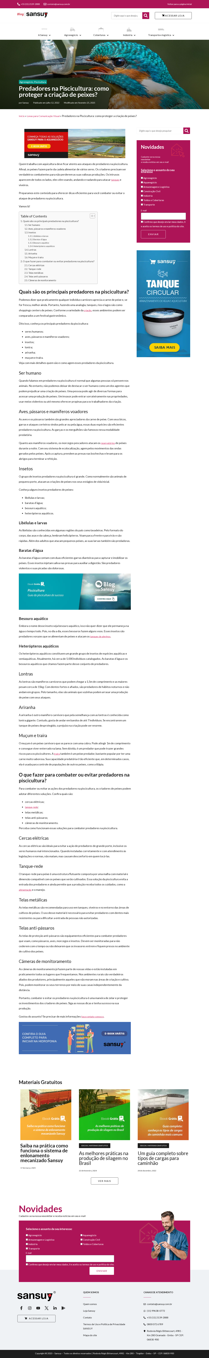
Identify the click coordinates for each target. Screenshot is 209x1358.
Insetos (32, 232)
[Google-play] (63, 1308)
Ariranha (32, 253)
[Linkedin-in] (55, 1308)
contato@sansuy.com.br (58, 4)
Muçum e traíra (35, 257)
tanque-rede (31, 807)
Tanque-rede (34, 269)
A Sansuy (42, 34)
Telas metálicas (35, 273)
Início (22, 116)
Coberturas (99, 34)
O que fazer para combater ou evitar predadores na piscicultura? (58, 261)
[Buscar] (145, 15)
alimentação (25, 889)
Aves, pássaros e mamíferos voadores (47, 229)
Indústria (127, 34)
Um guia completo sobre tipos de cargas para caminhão (163, 1158)
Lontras (32, 249)
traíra (57, 753)
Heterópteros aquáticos (44, 246)
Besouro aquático (41, 243)
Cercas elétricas (36, 265)
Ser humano (34, 225)
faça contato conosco (92, 1016)
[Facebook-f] (21, 1308)
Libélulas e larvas (40, 236)
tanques (115, 179)
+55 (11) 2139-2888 (30, 4)
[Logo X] (46, 1308)
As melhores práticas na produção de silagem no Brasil (103, 1158)
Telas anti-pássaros (38, 276)
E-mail (144, 210)
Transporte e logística (159, 34)
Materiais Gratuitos (98, 1145)
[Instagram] (30, 1308)
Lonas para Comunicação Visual (43, 116)
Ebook (84, 1145)
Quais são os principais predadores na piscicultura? (51, 221)
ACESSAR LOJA (174, 15)
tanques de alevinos (100, 636)
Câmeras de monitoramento (42, 280)
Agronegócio (71, 34)
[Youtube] (38, 1308)
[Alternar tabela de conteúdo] (91, 215)
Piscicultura (40, 82)
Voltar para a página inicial (179, 4)
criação (87, 310)
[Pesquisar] (186, 131)
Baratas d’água (40, 239)
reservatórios (108, 443)
